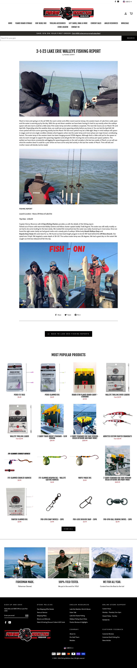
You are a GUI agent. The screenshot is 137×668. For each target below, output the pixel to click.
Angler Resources (111, 23)
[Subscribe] (26, 615)
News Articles (106, 640)
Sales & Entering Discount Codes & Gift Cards (51, 622)
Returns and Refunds (43, 619)
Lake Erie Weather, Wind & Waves (80, 609)
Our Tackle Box (40, 23)
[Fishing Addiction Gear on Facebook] (5, 622)
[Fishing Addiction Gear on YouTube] (9, 622)
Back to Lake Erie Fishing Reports (70, 334)
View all (68, 529)
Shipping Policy (42, 615)
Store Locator (63, 27)
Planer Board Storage (23, 23)
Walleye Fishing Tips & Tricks (78, 619)
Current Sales (96, 23)
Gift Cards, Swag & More (78, 23)
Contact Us (75, 27)
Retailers (72, 640)
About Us (72, 634)
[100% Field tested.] (68, 562)
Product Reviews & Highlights (79, 622)
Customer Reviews (108, 634)
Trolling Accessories (58, 23)
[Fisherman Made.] (24, 562)
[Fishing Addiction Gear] (68, 307)
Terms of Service (42, 612)
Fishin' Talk (73, 612)
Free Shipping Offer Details (45, 609)
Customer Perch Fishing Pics (111, 637)
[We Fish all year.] (112, 562)
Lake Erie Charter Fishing (77, 615)
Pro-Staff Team (74, 637)
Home (10, 23)
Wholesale (125, 23)
